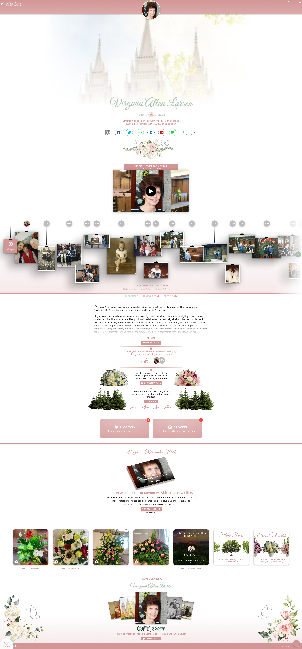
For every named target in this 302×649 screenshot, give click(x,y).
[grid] (151, 256)
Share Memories (152, 639)
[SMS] (172, 132)
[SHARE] (183, 132)
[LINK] (194, 132)
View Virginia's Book (151, 509)
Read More (151, 338)
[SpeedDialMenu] (296, 643)
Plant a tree (151, 401)
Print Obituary (152, 343)
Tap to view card (32, 568)
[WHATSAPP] (140, 132)
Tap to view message (193, 568)
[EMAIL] (161, 132)
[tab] (131, 296)
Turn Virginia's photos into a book (151, 286)
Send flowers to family (151, 383)
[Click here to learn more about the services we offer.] (151, 629)
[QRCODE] (107, 132)
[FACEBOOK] (118, 132)
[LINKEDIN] (151, 132)
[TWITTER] (129, 132)
